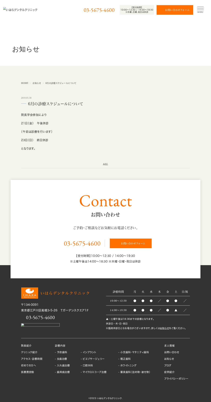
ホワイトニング (128, 365)
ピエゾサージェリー (94, 358)
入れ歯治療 (63, 365)
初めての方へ (28, 365)
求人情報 (169, 345)
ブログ (167, 365)
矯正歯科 (125, 358)
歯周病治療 (63, 372)
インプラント (89, 352)
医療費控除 (27, 372)
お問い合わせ (171, 352)
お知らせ (164, 328)
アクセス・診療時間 (32, 358)
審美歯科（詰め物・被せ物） (135, 372)
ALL (105, 164)
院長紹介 (26, 345)
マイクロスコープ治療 (95, 372)
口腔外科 (88, 365)
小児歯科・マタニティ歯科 (134, 352)
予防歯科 (62, 352)
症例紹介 (169, 372)
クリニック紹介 (29, 352)
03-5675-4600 (99, 10)
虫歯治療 (62, 358)
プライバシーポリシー (176, 378)
